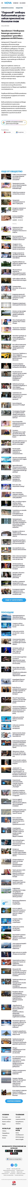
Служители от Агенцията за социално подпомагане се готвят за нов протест (19, 396)
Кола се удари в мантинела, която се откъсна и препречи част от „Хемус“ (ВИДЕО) (19, 912)
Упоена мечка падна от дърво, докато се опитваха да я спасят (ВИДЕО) (19, 642)
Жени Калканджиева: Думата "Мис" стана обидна (18, 321)
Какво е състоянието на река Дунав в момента (19, 1072)
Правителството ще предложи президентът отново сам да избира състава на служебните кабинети (19, 983)
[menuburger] (2, 3)
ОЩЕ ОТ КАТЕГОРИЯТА (14, 600)
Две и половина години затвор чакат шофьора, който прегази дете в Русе (19, 504)
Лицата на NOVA (20, 1119)
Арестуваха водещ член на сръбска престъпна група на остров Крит (18, 843)
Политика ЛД (12, 1173)
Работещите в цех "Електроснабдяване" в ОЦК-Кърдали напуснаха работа (19, 386)
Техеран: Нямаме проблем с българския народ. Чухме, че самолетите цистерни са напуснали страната (19, 1082)
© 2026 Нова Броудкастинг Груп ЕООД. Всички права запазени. (14, 1179)
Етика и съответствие (8, 1175)
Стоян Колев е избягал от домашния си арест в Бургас (19, 761)
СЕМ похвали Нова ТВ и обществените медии (19, 279)
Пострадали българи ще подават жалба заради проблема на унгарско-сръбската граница (18, 414)
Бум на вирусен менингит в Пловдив (18, 404)
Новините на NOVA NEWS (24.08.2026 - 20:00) (18, 718)
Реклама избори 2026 (16, 1168)
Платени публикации (19, 1175)
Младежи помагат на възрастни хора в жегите (19, 209)
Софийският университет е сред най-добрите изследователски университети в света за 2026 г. (18, 892)
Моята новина (6, 1121)
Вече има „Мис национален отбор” (18, 485)
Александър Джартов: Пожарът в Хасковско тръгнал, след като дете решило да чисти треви (19, 744)
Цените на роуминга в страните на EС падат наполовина (19, 459)
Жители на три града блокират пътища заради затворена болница (19, 313)
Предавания (5, 1133)
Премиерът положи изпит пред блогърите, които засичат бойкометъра (19, 186)
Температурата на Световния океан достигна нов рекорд (19, 617)
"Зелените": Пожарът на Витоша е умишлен (19, 328)
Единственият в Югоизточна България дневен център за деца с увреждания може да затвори (19, 469)
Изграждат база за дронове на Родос (18, 680)
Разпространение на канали (9, 1170)
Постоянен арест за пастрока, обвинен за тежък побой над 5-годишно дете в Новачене (19, 1024)
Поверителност (5, 1173)
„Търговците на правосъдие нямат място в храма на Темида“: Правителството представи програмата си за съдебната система (18, 1011)
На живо (22, 3)
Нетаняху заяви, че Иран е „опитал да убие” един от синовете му (18, 650)
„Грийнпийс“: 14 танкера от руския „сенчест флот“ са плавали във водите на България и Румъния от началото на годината (19, 772)
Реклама (8, 1168)
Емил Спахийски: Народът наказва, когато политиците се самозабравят (19, 495)
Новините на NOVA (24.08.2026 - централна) (18, 726)
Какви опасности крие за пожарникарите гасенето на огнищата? (19, 177)
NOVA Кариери (20, 1137)
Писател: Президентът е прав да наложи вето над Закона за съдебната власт (19, 434)
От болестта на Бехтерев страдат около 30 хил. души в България (18, 566)
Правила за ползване (21, 1173)
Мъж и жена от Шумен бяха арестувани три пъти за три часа (19, 557)
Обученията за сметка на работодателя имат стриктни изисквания (19, 272)
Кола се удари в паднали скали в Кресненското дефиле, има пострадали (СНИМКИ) (19, 803)
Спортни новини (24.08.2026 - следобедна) (17, 920)
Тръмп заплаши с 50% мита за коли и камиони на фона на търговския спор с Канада (18, 873)
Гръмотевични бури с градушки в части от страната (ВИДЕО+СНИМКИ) (19, 963)
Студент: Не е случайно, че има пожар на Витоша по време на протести (18, 246)
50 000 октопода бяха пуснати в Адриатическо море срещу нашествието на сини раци (19, 660)
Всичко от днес (6, 1119)
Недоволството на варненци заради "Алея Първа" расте (19, 263)
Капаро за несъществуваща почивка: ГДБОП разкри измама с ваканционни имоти (19, 852)
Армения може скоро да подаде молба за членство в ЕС (18, 734)
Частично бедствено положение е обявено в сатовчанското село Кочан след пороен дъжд (19, 710)
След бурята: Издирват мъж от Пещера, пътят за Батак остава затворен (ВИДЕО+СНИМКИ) (18, 832)
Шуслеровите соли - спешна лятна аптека (19, 548)
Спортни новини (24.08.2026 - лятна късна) (18, 625)
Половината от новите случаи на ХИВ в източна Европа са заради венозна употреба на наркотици (19, 376)
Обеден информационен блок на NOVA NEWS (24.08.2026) (18, 1050)
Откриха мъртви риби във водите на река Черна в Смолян (19, 811)
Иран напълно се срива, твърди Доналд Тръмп (19, 953)
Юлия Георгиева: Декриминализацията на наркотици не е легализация (19, 424)
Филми (4, 1137)
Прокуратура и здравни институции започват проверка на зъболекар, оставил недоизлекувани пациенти (19, 523)
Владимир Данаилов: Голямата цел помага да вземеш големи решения (19, 297)
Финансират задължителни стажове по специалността (17, 451)
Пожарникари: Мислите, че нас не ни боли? (19, 288)
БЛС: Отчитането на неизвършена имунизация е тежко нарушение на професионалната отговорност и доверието (18, 1061)
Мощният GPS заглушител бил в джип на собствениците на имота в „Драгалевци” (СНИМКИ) (19, 972)
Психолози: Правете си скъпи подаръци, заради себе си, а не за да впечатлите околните (19, 357)
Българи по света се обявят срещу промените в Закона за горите (19, 533)
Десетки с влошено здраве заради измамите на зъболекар (18, 575)
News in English (19, 1139)
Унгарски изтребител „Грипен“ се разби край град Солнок (19, 1032)
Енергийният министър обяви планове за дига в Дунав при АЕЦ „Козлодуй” (17, 783)
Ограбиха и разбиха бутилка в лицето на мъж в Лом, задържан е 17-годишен (19, 793)
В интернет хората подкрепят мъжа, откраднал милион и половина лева (18, 592)
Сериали (4, 1135)
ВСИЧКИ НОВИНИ (14, 1101)
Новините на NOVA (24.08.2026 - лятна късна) (18, 633)
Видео (4, 1124)
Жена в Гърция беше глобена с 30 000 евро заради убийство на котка (19, 700)
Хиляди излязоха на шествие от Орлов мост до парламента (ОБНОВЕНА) (19, 255)
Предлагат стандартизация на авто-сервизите (18, 201)
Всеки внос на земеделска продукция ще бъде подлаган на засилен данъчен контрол (19, 691)
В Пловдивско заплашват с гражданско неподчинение (16, 478)
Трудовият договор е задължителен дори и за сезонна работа (19, 541)
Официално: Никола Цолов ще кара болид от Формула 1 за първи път (19, 754)
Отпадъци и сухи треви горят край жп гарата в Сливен (18, 882)
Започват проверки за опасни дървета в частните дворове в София (19, 338)
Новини (15, 3)
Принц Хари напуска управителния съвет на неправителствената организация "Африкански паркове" (19, 671)
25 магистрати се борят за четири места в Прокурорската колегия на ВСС (18, 863)
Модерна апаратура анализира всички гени (19, 304)
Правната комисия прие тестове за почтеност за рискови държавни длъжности (19, 1041)
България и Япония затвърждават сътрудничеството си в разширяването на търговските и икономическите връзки (19, 996)
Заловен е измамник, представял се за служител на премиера (19, 583)
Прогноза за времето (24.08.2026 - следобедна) (19, 902)
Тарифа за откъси (20, 1170)
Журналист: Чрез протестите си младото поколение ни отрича (19, 230)
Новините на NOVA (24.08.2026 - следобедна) (18, 928)
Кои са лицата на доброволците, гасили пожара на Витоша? (19, 238)
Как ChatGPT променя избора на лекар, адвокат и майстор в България (19, 937)
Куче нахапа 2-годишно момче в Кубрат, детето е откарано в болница (19, 1093)
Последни (5, 1117)
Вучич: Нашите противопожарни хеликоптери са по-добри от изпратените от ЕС (18, 821)
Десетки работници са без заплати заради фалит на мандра (19, 442)
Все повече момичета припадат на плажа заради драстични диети (19, 347)
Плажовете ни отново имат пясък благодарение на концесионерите (19, 513)
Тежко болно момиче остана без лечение (18, 193)
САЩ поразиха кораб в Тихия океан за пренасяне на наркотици (19, 946)
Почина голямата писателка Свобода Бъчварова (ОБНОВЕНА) (19, 365)
